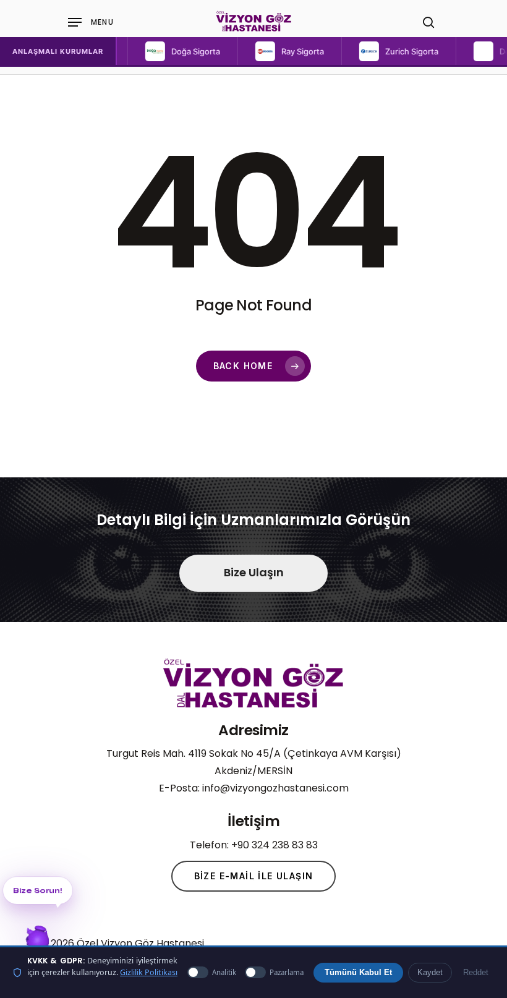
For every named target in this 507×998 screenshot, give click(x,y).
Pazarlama (287, 972)
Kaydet (430, 972)
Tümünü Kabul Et (358, 972)
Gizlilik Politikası (148, 972)
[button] (158, 51)
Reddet (475, 972)
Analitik (224, 972)
